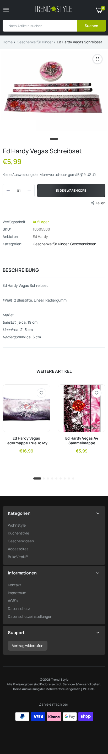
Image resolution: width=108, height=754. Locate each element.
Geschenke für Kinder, (51, 243)
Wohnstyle (17, 525)
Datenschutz (19, 608)
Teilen (100, 202)
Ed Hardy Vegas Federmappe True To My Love (26, 440)
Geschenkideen (83, 243)
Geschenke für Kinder (35, 41)
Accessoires (18, 548)
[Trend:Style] (53, 10)
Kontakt (14, 584)
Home (8, 41)
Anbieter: (10, 236)
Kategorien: (12, 244)
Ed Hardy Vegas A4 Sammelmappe (81, 440)
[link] (41, 393)
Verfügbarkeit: (14, 222)
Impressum (17, 592)
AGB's (13, 600)
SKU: (7, 229)
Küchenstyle (18, 533)
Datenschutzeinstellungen (30, 616)
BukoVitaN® (18, 556)
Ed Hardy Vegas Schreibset (42, 150)
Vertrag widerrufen (27, 645)
